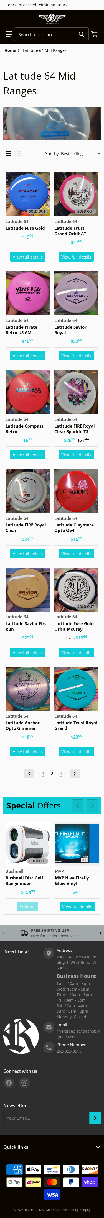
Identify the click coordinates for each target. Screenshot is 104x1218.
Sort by (52, 153)
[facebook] (8, 1082)
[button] (9, 34)
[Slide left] (77, 805)
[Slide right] (92, 805)
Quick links (15, 1147)
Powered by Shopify (76, 1209)
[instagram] (24, 1082)
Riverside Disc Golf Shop (42, 1209)
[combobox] (51, 34)
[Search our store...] (81, 34)
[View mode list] (18, 153)
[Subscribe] (95, 1118)
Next (75, 773)
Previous (29, 773)
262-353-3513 (69, 1051)
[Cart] (95, 34)
